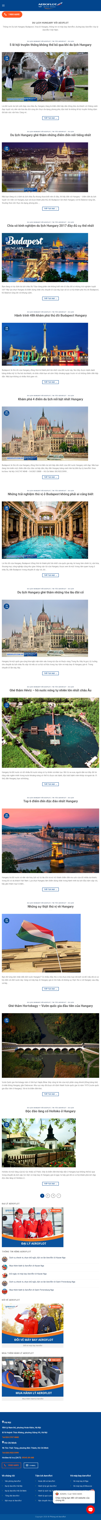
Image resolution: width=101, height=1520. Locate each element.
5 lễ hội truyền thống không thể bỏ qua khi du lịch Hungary (50, 45)
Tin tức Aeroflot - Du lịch (63, 41)
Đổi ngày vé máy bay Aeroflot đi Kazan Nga (28, 1274)
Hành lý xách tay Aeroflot (48, 1491)
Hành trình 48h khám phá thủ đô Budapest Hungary (50, 315)
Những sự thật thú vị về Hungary (51, 906)
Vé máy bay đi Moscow (82, 1486)
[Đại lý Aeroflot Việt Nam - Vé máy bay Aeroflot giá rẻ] (50, 5)
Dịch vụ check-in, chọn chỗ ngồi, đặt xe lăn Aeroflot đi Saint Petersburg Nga (42, 1282)
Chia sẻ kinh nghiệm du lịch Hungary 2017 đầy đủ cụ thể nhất (50, 225)
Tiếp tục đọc (50, 118)
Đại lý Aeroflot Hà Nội (13, 1486)
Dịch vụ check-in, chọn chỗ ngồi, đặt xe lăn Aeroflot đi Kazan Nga (37, 1257)
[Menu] (3, 5)
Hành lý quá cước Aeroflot (48, 1496)
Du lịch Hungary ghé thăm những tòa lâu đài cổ (50, 592)
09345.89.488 (28, 1457)
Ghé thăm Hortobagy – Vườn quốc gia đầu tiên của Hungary (50, 1006)
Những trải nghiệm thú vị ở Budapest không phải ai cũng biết (50, 494)
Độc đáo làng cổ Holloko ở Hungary (50, 1111)
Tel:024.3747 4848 (10, 1437)
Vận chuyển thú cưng (46, 1501)
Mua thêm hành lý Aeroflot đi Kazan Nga (26, 1266)
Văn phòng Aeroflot (13, 1481)
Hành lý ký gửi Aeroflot (47, 1486)
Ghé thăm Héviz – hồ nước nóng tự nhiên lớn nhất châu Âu (50, 690)
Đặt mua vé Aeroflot (13, 1501)
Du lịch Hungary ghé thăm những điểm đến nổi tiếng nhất (50, 135)
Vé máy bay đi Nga (80, 1481)
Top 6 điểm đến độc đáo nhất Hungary (50, 801)
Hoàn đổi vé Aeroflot (46, 1481)
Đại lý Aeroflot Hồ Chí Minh (15, 1491)
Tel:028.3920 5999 (10, 1453)
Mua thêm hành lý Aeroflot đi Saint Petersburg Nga (31, 1290)
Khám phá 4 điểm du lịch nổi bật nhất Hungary (50, 399)
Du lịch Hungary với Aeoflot (39, 41)
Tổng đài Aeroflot (12, 1496)
